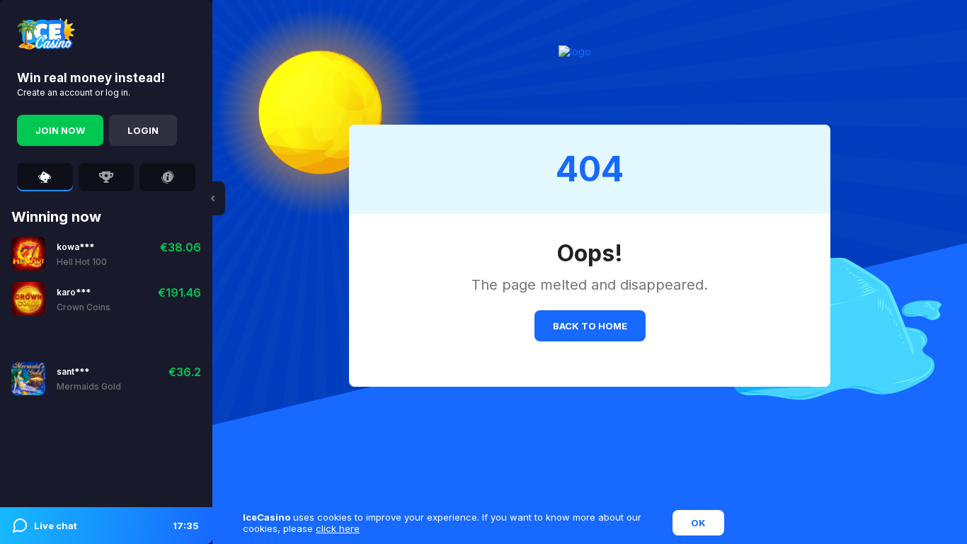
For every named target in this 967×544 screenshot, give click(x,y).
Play (68, 253)
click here (338, 528)
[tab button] (45, 177)
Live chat (116, 525)
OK (698, 522)
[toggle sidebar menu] (212, 198)
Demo (105, 253)
